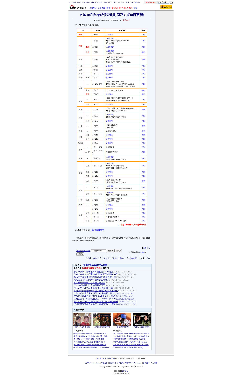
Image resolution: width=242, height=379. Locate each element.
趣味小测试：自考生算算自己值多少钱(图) (93, 272)
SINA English (137, 363)
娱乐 (83, 3)
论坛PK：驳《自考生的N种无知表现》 (91, 280)
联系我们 (112, 363)
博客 (96, 3)
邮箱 (127, 3)
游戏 (114, 3)
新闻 (74, 3)
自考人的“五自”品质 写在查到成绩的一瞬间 (94, 288)
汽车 (105, 3)
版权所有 (124, 371)
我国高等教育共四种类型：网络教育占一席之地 (96, 304)
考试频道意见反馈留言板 (105, 358)
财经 (87, 3)
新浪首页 (92, 8)
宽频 (101, 3)
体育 (79, 3)
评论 (88, 258)
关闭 (148, 258)
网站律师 (128, 363)
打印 (141, 258)
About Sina (96, 363)
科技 (92, 3)
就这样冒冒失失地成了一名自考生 (89, 282)
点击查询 (109, 34)
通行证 (137, 3)
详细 (143, 34)
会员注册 (146, 363)
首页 (70, 3)
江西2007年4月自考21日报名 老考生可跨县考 (95, 299)
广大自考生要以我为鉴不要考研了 (89, 285)
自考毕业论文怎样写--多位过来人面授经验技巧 (95, 274)
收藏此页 (96, 258)
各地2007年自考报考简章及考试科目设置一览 (95, 277)
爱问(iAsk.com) (83, 250)
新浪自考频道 (98, 230)
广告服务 (104, 363)
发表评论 (146, 248)
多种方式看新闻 (119, 258)
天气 (122, 3)
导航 (132, 3)
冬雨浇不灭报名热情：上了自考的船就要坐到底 (96, 291)
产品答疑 (154, 363)
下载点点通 (132, 258)
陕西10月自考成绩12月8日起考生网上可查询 (94, 296)
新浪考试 (101, 8)
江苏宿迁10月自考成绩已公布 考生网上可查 (94, 293)
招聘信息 (120, 363)
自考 (108, 8)
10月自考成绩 (88, 268)
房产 (109, 3)
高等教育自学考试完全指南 (95, 265)
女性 (118, 3)
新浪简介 (88, 363)
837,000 (141, 252)
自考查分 (98, 268)
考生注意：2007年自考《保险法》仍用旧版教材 (96, 301)
